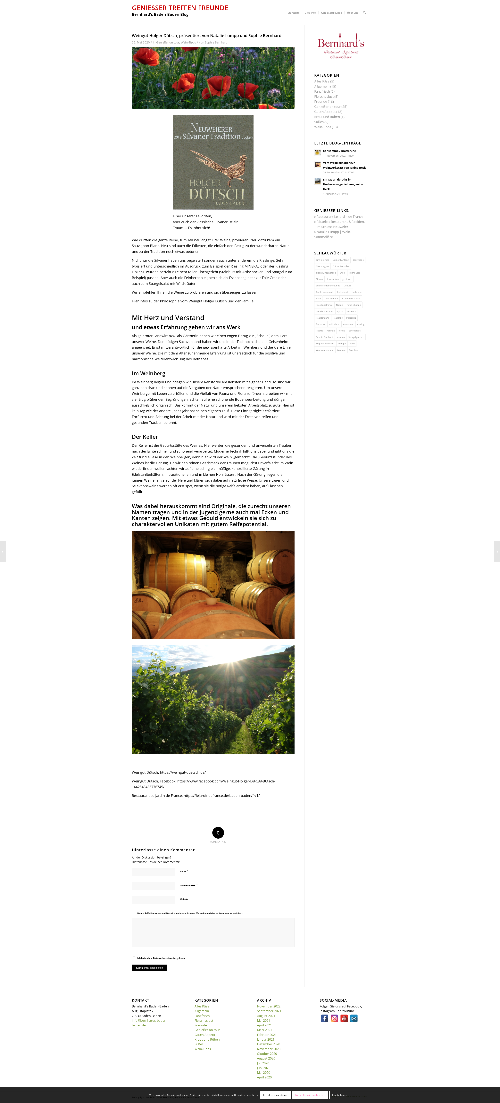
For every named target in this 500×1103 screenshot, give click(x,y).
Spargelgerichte (356, 337)
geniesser (347, 279)
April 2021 (264, 1025)
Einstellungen (340, 1095)
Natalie (339, 304)
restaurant (348, 324)
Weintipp (353, 349)
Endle (342, 272)
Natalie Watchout (324, 311)
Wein (352, 343)
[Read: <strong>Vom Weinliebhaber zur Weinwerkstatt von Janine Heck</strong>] (317, 164)
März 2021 (264, 1030)
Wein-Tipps (188, 42)
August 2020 (266, 1058)
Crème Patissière (341, 266)
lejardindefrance (324, 304)
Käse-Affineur (331, 298)
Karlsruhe (357, 292)
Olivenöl (351, 311)
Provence (320, 324)
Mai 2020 (263, 1072)
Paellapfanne (322, 317)
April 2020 (264, 1077)
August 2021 (266, 1016)
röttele (341, 330)
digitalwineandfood (326, 272)
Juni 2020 (263, 1068)
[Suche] (364, 12)
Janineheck (342, 292)
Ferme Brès (354, 272)
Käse (318, 298)
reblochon (334, 324)
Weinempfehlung (324, 349)
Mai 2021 (263, 1020)
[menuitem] (293, 12)
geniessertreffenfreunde (328, 285)
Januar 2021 (265, 1039)
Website (184, 899)
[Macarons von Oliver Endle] (3, 551)
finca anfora (333, 279)
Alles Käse (321, 81)
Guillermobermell (325, 292)
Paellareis (338, 317)
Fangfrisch (322, 91)
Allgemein (321, 86)
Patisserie (351, 317)
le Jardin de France (351, 298)
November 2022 (268, 1006)
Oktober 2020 (267, 1054)
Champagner (322, 266)
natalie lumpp (354, 304)
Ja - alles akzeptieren (275, 1095)
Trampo (342, 343)
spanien (341, 337)
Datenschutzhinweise (164, 958)
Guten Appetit (325, 111)
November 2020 (268, 1049)
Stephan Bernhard (325, 343)
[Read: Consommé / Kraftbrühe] (317, 152)
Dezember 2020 (268, 1044)
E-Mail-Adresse (188, 885)
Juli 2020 (263, 1063)
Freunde (320, 101)
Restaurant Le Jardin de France (340, 216)
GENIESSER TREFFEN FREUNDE (180, 7)
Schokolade (355, 330)
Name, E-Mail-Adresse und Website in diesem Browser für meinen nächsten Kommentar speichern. (190, 913)
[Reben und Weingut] (213, 78)
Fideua (319, 279)
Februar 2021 (267, 1035)
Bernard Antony (341, 259)
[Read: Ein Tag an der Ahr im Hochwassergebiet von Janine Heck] (317, 181)
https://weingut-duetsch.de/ (183, 772)
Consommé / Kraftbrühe (339, 151)
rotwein (331, 330)
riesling (360, 324)
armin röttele (322, 259)
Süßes (319, 122)
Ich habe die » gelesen (161, 958)
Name (184, 871)
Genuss (347, 285)
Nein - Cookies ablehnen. (310, 1095)
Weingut (341, 349)
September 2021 (269, 1011)
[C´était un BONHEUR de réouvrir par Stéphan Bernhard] (497, 551)
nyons (340, 311)
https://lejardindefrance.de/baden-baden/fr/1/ (222, 795)
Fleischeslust (324, 96)
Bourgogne (358, 259)
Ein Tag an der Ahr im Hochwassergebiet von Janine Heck (343, 184)
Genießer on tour (167, 42)
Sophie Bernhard (216, 42)
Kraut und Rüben (327, 116)
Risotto (319, 330)
